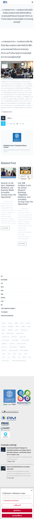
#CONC (28, 323)
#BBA (16, 323)
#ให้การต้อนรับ (24, 350)
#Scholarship (10, 333)
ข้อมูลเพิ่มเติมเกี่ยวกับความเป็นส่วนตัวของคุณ (11, 500)
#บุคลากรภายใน (21, 343)
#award (10, 323)
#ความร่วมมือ (5, 340)
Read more (5, 228)
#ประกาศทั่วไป (13, 347)
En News (4, 280)
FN (2, 283)
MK (2, 294)
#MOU (4, 330)
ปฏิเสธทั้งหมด (17, 510)
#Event (4, 326)
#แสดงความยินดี (13, 350)
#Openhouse (24, 330)
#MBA (23, 326)
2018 (3, 354)
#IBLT (17, 326)
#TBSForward (19, 333)
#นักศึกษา (4, 343)
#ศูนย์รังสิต (22, 347)
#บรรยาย (12, 343)
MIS (2, 290)
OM (2, 301)
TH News (4, 312)
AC (2, 276)
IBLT (2, 287)
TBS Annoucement (8, 308)
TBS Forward (5, 360)
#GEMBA (10, 326)
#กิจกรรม (14, 336)
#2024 (4, 323)
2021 (19, 354)
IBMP (14, 357)
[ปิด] (32, 490)
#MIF (28, 326)
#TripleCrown (5, 336)
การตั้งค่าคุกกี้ (16, 505)
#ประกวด (4, 347)
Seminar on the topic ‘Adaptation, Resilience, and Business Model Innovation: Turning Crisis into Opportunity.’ (8, 190)
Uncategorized (7, 315)
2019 (8, 354)
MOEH (3, 297)
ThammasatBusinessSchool (19, 360)
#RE (3, 333)
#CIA (21, 323)
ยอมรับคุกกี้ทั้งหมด (17, 515)
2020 (14, 354)
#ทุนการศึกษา (15, 340)
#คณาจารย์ (22, 336)
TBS (30, 357)
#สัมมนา (9, 118)
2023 (3, 357)
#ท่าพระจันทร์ (25, 340)
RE (2, 305)
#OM (16, 330)
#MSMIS (10, 330)
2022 (25, 354)
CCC (8, 357)
